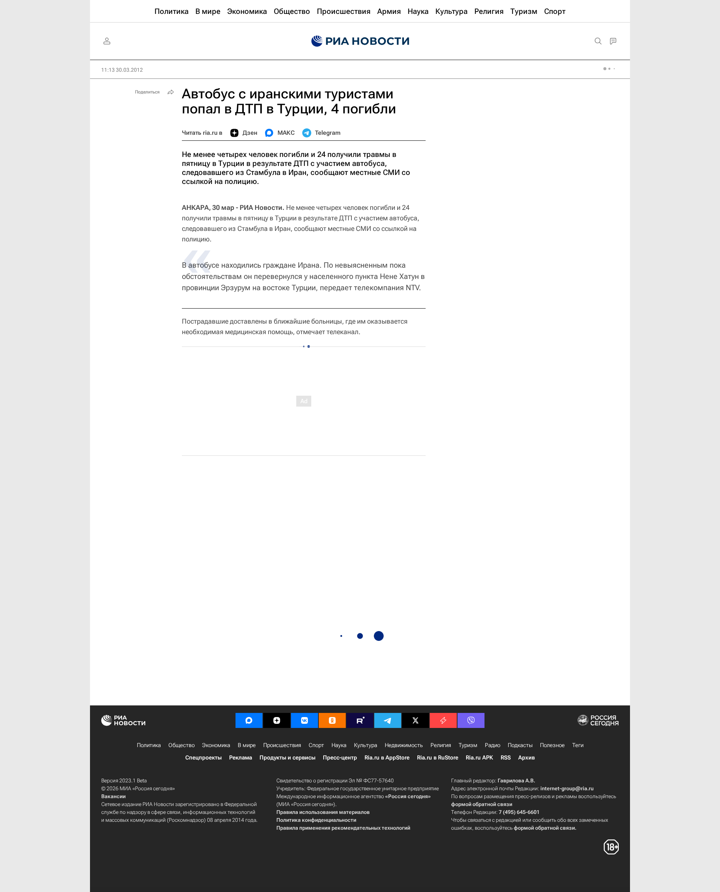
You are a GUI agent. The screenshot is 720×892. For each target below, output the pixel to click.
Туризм (468, 745)
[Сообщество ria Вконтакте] (304, 720)
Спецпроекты (203, 757)
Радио (492, 745)
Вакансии (113, 796)
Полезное (552, 745)
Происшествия (282, 745)
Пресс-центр (340, 757)
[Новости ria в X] (415, 720)
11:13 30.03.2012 (122, 70)
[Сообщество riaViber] (471, 720)
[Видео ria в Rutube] (360, 720)
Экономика (216, 745)
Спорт (316, 745)
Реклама (240, 757)
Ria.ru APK (479, 757)
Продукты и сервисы (287, 757)
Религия (440, 745)
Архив (526, 757)
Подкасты (520, 745)
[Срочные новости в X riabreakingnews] (443, 720)
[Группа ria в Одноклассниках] (332, 720)
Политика (149, 745)
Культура (365, 745)
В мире (247, 745)
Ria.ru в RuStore (437, 757)
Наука (339, 745)
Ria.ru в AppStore (387, 757)
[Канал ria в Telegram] (387, 720)
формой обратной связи (481, 804)
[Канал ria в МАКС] (249, 720)
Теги (578, 745)
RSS (506, 757)
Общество (181, 745)
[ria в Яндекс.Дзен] (276, 720)
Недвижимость (404, 745)
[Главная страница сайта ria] (360, 41)
